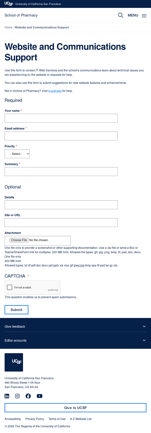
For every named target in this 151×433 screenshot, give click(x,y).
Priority (10, 146)
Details (9, 197)
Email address (14, 128)
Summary (11, 164)
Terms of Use (57, 419)
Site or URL (13, 215)
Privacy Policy (34, 419)
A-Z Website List (81, 419)
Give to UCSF (82, 408)
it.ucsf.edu (55, 91)
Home (9, 27)
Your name (12, 110)
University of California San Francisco (38, 5)
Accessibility (13, 419)
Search (118, 15)
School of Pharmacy (21, 15)
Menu (133, 15)
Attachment (13, 233)
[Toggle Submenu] (75, 326)
